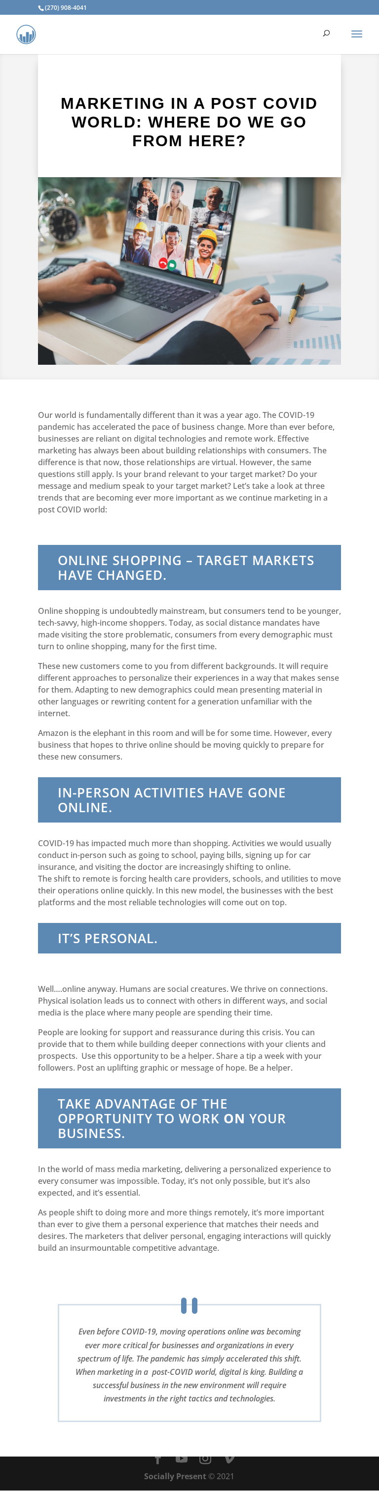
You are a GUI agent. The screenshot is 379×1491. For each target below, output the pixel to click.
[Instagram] (205, 1458)
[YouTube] (182, 1458)
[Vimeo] (229, 1458)
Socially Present (175, 1476)
